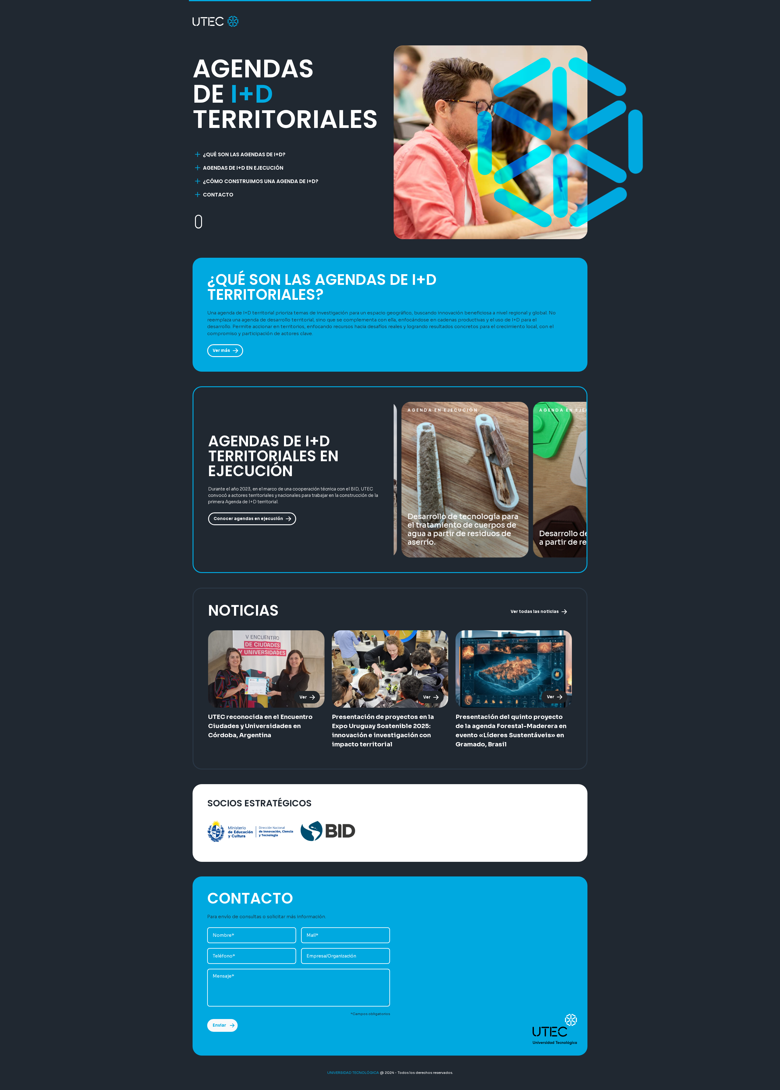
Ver (303, 697)
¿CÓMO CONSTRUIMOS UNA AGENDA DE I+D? (260, 181)
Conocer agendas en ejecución (248, 518)
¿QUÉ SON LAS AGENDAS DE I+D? (244, 154)
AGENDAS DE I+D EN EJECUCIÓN (243, 168)
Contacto (218, 194)
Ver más (221, 350)
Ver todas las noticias (535, 611)
